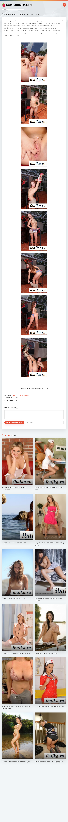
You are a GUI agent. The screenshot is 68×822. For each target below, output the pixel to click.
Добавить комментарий (14, 422)
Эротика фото (17, 395)
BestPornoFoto (19, 5)
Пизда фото (25, 395)
